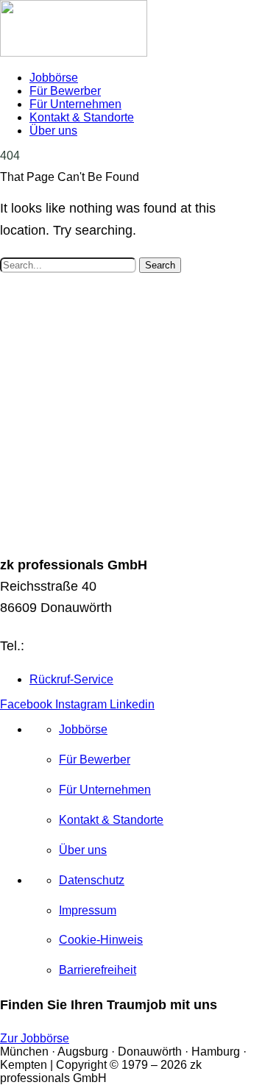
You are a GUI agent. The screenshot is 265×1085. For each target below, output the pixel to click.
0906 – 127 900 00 (83, 645)
